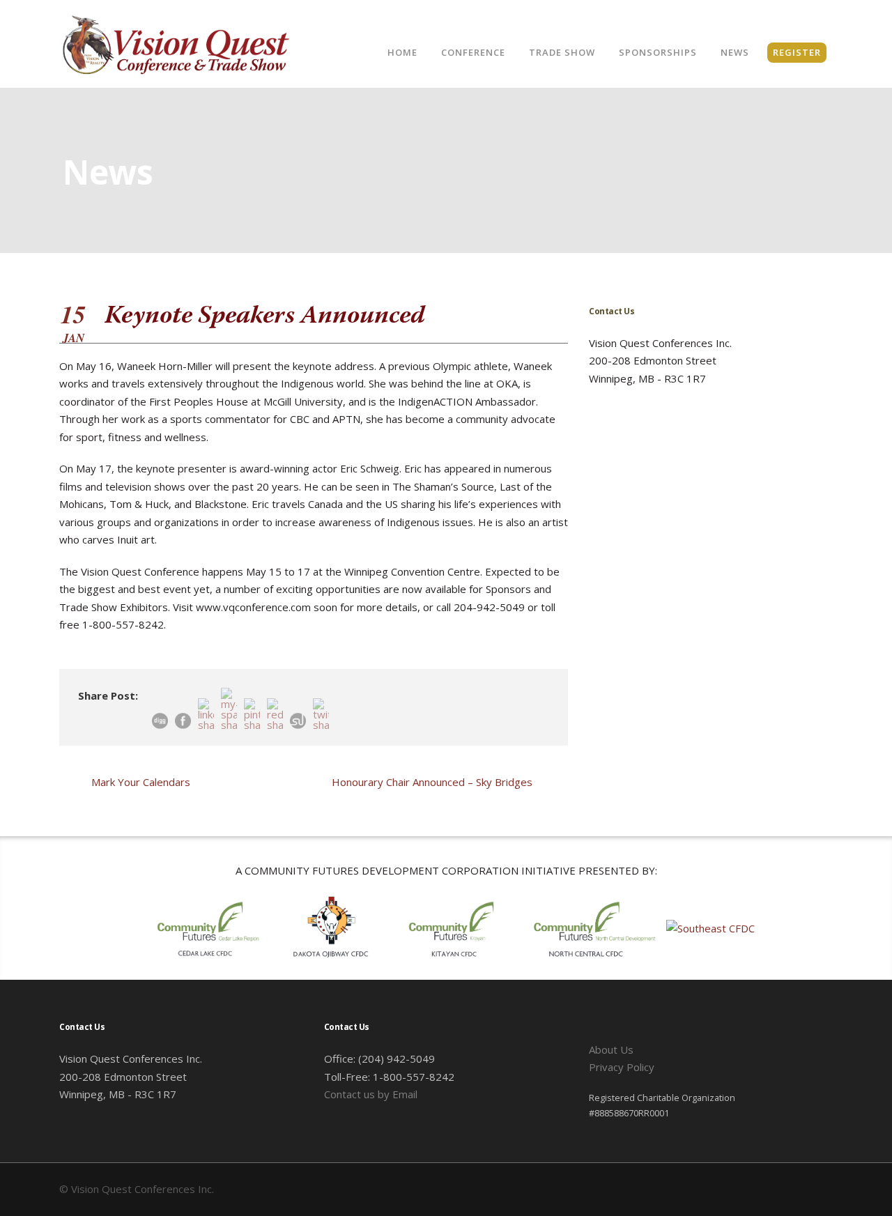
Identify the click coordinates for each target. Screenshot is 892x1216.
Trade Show (562, 52)
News (735, 52)
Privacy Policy (621, 1067)
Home (402, 52)
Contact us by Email (370, 1094)
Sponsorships (658, 52)
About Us (611, 1049)
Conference (473, 52)
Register (797, 52)
